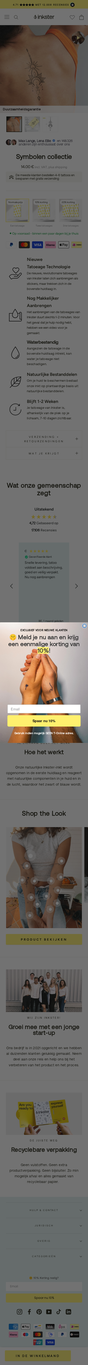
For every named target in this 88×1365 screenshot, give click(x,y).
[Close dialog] (85, 626)
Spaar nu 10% (44, 720)
